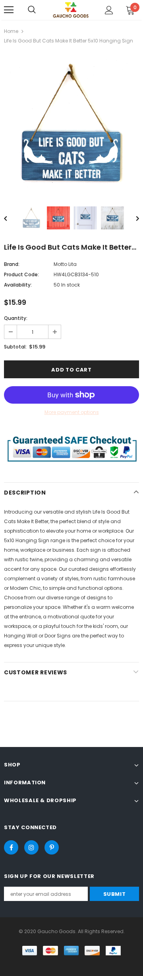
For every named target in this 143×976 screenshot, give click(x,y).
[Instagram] (31, 847)
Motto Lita (65, 264)
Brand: (11, 264)
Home (11, 31)
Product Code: (21, 274)
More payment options (71, 412)
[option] (71, 123)
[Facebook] (11, 847)
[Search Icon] (32, 10)
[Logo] (71, 9)
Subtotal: (15, 346)
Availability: (18, 284)
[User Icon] (109, 10)
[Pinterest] (51, 847)
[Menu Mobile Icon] (9, 10)
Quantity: (15, 318)
